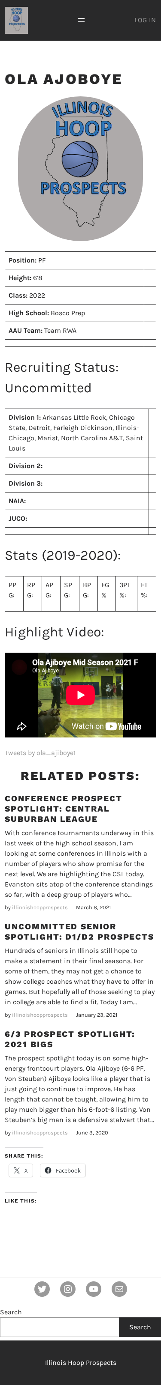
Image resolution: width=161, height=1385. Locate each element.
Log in (145, 20)
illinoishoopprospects (40, 907)
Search (11, 1312)
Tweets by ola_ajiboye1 (40, 753)
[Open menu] (81, 20)
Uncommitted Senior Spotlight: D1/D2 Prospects (79, 932)
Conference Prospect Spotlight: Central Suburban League (63, 809)
